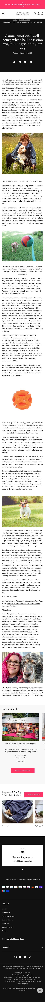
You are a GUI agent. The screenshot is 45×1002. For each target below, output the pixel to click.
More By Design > (33, 794)
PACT (30, 632)
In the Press (5, 923)
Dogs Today (19, 639)
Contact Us (5, 931)
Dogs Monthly (32, 639)
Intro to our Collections (8, 916)
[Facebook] (20, 956)
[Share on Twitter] (14, 62)
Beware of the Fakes (8, 927)
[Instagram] (15, 956)
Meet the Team (6, 912)
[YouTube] (24, 956)
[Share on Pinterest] (19, 62)
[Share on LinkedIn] (25, 62)
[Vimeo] (29, 956)
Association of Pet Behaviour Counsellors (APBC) (18, 359)
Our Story (4, 909)
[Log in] (38, 13)
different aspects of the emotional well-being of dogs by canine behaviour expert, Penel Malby (22, 83)
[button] (3, 13)
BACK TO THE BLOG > (22, 770)
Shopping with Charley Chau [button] (13, 939)
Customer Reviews (7, 920)
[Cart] (42, 13)
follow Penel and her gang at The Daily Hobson (25, 695)
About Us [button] (5, 904)
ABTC (4, 634)
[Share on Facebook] (31, 62)
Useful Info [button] (6, 947)
